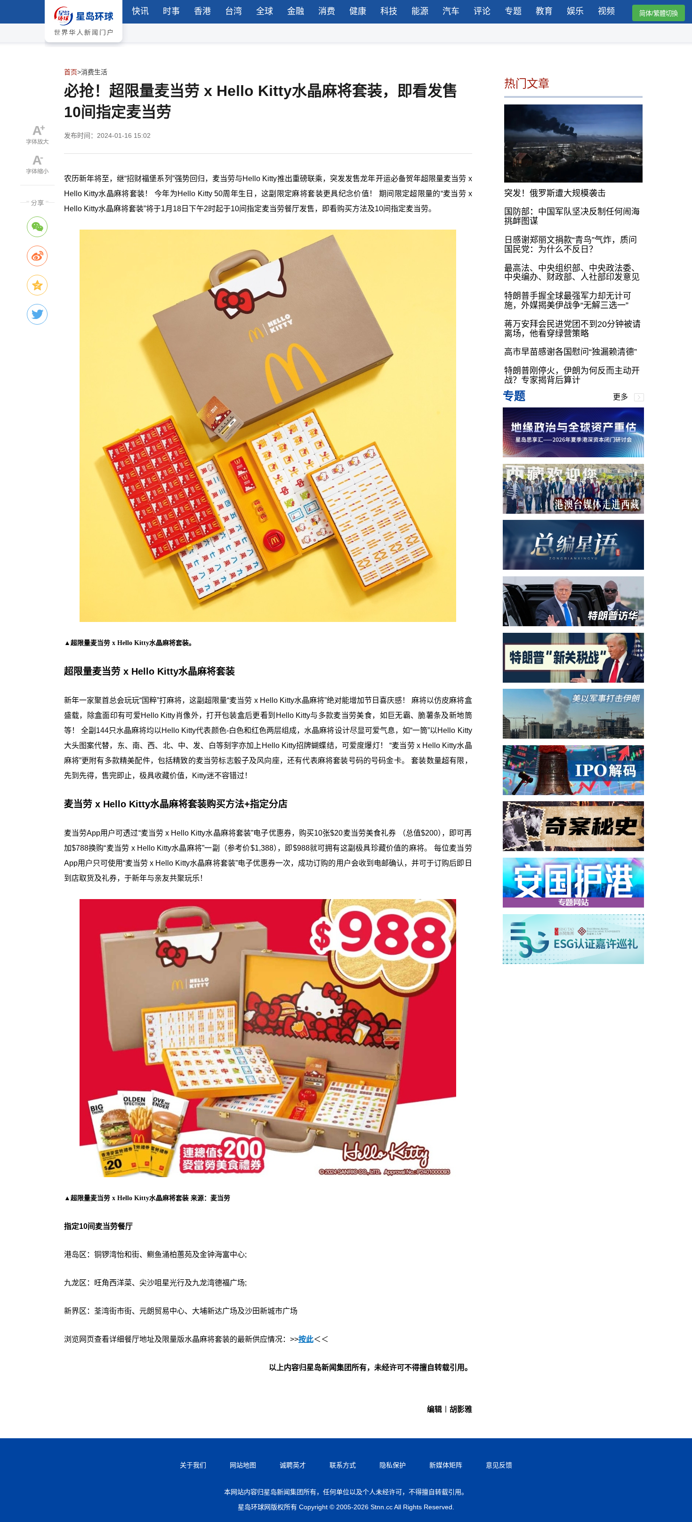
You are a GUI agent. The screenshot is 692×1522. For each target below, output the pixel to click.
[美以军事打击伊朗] (573, 736)
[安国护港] (573, 905)
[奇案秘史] (573, 849)
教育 (544, 11)
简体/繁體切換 (658, 13)
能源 (419, 11)
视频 (606, 11)
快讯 (140, 11)
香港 (202, 11)
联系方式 (343, 1465)
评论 (482, 11)
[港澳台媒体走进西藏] (573, 511)
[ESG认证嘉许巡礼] (573, 961)
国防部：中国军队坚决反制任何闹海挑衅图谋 (572, 216)
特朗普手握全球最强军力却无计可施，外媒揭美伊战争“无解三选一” (567, 300)
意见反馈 (499, 1465)
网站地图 (243, 1465)
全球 (264, 11)
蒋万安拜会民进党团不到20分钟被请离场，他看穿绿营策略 (572, 328)
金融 (295, 11)
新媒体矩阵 (445, 1465)
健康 (357, 11)
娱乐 (575, 11)
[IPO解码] (573, 793)
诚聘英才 (293, 1465)
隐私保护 (392, 1465)
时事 (171, 11)
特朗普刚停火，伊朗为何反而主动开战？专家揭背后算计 (572, 375)
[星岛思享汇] (573, 455)
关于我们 (193, 1465)
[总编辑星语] (573, 567)
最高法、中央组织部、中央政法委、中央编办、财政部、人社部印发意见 (572, 272)
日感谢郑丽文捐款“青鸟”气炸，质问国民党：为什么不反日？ (570, 244)
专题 (513, 11)
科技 (388, 11)
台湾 (233, 11)
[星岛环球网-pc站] (83, 44)
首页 (70, 72)
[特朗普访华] (573, 624)
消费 (326, 11)
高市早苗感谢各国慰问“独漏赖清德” (570, 352)
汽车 (451, 11)
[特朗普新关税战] (573, 680)
